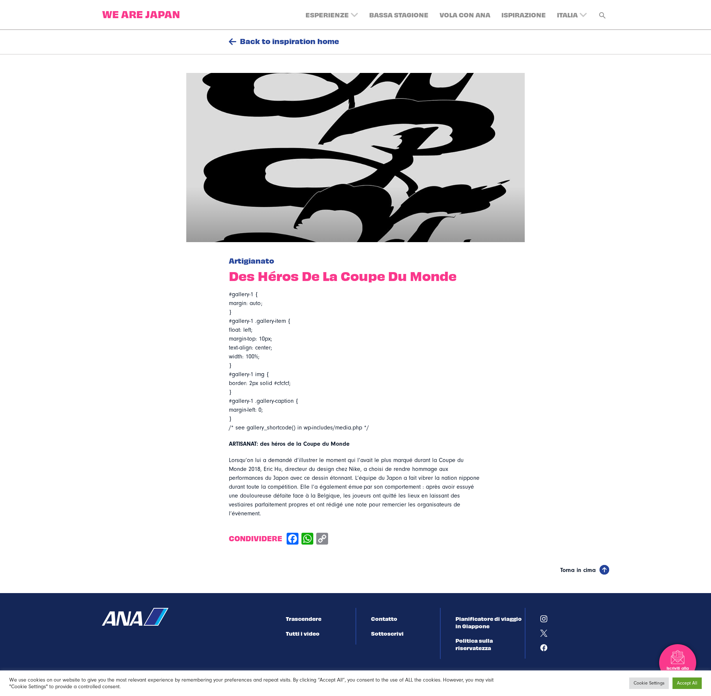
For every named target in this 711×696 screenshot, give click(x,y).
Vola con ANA (465, 14)
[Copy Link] (322, 539)
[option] (355, 157)
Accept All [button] (687, 683)
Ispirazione (523, 14)
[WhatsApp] (307, 539)
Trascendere (303, 618)
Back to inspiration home (289, 41)
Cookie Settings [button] (649, 683)
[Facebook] (292, 539)
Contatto (384, 618)
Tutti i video (303, 633)
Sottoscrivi (387, 633)
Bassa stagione (398, 14)
